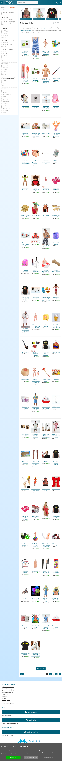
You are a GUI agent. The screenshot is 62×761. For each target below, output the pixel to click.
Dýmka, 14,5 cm (25, 352)
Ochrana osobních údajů (8, 691)
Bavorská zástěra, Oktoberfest (56, 599)
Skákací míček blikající (35, 599)
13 (56, 674)
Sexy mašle (46, 516)
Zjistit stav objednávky (7, 692)
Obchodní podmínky (7, 689)
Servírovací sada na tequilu (56, 216)
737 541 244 (32, 712)
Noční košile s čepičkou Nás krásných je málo (46, 107)
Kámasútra (56, 379)
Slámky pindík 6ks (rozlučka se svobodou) (35, 463)
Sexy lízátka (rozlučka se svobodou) (46, 189)
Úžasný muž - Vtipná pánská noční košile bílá (25, 330)
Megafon (46, 461)
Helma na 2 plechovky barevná (35, 354)
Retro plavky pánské (36, 55)
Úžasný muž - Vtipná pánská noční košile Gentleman (35, 436)
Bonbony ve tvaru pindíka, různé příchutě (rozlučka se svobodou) (25, 163)
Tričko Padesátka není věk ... (25, 571)
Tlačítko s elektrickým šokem (56, 572)
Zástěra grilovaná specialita (46, 489)
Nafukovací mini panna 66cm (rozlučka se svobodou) (46, 82)
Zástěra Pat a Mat (56, 352)
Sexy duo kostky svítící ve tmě (25, 544)
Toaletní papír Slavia (25, 626)
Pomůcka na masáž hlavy (36, 270)
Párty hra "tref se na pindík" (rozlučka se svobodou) (36, 546)
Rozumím (13, 758)
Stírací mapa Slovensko (25, 462)
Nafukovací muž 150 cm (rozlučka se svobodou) (36, 326)
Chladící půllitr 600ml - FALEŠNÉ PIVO (56, 326)
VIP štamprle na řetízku (56, 407)
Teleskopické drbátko (36, 298)
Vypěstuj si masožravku (25, 270)
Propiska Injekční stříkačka (56, 79)
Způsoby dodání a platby (8, 687)
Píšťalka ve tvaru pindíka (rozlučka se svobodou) (46, 545)
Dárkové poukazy (6, 700)
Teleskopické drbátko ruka (25, 134)
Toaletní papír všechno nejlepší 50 (25, 244)
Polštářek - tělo (56, 489)
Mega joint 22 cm (25, 489)
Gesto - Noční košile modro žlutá (46, 600)
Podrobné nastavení (31, 758)
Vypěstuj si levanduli (56, 243)
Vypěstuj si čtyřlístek (35, 79)
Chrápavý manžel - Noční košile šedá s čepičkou (46, 436)
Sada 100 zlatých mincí (25, 216)
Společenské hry (7, 107)
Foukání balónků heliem (8, 704)
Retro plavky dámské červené (56, 298)
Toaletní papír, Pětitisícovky (56, 161)
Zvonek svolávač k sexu (56, 626)
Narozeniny (5, 42)
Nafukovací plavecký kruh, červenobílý (45, 271)
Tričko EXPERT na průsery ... (25, 654)
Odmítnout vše (48, 758)
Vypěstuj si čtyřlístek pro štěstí (25, 53)
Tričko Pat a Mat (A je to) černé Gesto (25, 299)
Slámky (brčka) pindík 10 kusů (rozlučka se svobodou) (56, 135)
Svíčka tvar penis (36, 571)
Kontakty (4, 698)
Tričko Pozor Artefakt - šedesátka (56, 463)
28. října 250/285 (32, 732)
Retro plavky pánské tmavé (46, 246)
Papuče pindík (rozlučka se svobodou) (56, 189)
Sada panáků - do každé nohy (35, 517)
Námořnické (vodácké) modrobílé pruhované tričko (46, 628)
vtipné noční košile (47, 29)
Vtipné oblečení (6, 108)
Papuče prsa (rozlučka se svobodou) (25, 518)
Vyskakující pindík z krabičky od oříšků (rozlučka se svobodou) (35, 135)
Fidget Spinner (35, 243)
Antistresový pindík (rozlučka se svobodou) (56, 271)
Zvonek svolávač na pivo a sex (46, 407)
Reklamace (4, 696)
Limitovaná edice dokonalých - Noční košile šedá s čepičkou (35, 655)
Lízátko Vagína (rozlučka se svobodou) (25, 80)
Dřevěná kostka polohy (25, 435)
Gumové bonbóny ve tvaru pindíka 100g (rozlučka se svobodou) (46, 299)
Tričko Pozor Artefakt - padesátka (46, 354)
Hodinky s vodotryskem (56, 52)
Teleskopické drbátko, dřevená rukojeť (46, 162)
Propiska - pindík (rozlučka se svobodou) (46, 572)
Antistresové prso (25, 379)
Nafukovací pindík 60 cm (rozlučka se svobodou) (46, 53)
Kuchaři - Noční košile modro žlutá (35, 408)
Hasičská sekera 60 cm (46, 380)
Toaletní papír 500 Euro (25, 407)
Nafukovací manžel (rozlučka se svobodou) (36, 381)
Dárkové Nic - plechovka (35, 106)
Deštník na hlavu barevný (35, 216)
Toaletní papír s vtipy (45, 134)
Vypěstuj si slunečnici (45, 325)
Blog (3, 702)
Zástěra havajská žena (36, 626)
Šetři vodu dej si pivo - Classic (56, 517)
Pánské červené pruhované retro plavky (56, 436)
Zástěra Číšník (45, 215)
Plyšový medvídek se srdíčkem (36, 189)
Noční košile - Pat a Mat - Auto (35, 489)
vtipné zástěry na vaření (25, 30)
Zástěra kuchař (25, 106)
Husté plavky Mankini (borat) (25, 188)
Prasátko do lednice (56, 106)
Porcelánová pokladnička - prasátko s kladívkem (35, 163)
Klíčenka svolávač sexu (56, 544)
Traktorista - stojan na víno (25, 599)
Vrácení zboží (5, 694)
